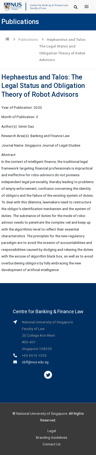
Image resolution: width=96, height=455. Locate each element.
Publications (28, 39)
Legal (51, 431)
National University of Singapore (41, 413)
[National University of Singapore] (13, 6)
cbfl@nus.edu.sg (35, 362)
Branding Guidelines (51, 437)
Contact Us (52, 444)
